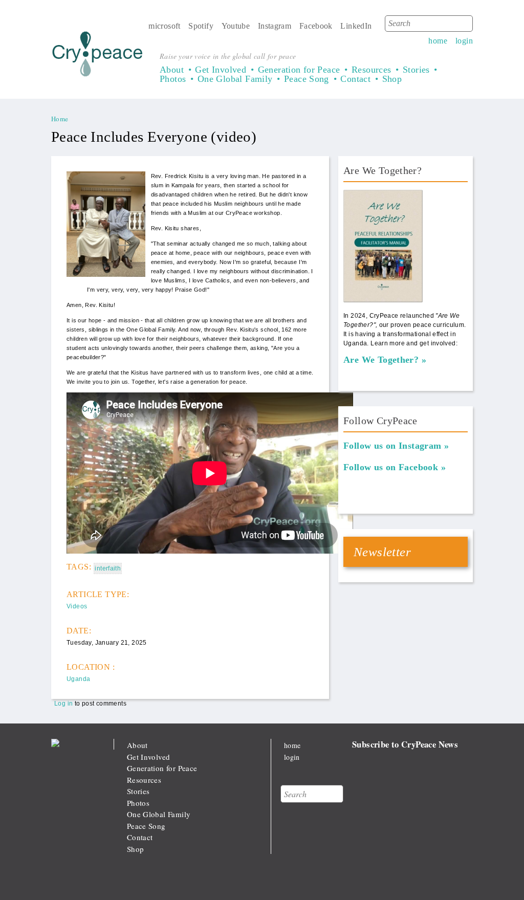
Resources (371, 69)
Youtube (236, 25)
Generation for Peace (299, 69)
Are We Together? (381, 360)
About (172, 69)
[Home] (97, 56)
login (464, 40)
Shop (392, 78)
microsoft (164, 25)
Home (60, 118)
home (437, 40)
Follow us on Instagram (392, 446)
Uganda (78, 679)
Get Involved (220, 69)
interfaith (108, 568)
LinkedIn (356, 25)
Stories (416, 69)
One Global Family (235, 78)
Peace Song (306, 78)
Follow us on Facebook (390, 467)
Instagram (275, 25)
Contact (355, 78)
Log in (63, 703)
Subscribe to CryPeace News (405, 744)
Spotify (200, 25)
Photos (173, 78)
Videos (77, 606)
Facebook (316, 25)
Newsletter (382, 552)
